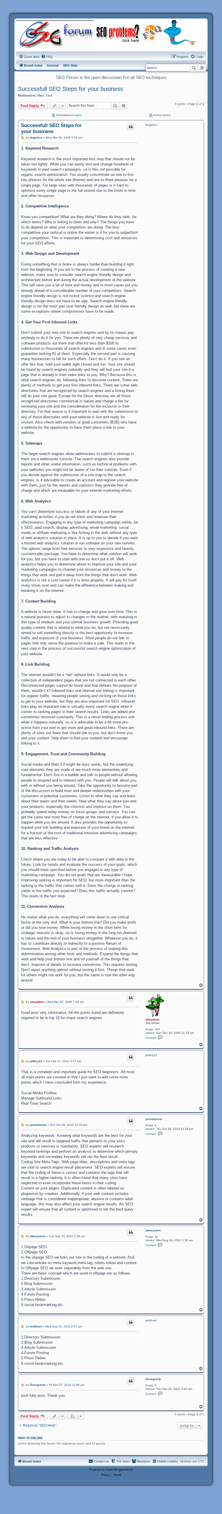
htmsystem (153, 1230)
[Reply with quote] (130, 126)
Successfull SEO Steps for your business (70, 89)
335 (157, 1029)
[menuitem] (47, 56)
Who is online (30, 1438)
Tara (49, 95)
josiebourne (153, 1119)
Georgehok (153, 1379)
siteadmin (152, 1019)
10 (156, 1236)
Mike (40, 95)
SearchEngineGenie (119, 1469)
